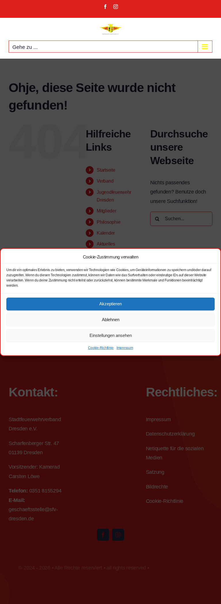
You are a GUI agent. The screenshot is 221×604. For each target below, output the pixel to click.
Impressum (125, 348)
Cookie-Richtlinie (101, 348)
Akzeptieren (110, 303)
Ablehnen (110, 319)
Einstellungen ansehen (110, 335)
